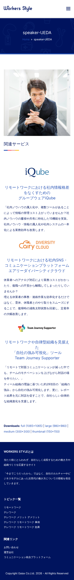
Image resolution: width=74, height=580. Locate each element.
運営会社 (9, 552)
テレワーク (10, 512)
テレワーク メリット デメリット (22, 517)
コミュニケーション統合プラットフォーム (27, 557)
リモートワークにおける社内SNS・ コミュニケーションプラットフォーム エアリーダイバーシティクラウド (37, 265)
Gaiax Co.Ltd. (26, 573)
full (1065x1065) (32, 426)
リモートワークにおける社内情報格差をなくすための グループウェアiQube (37, 192)
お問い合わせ (11, 547)
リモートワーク (12, 507)
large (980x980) (56, 426)
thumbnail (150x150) (46, 431)
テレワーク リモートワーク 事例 (22, 522)
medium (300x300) (17, 431)
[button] (68, 8)
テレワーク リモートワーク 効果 (22, 527)
